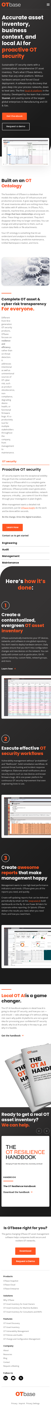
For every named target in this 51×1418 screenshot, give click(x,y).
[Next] (47, 1131)
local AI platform (33, 90)
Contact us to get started (15, 535)
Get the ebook (14, 116)
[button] (48, 5)
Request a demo (15, 127)
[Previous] (39, 1131)
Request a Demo (25, 1261)
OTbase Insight (28, 507)
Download (25, 1251)
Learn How (12, 527)
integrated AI (34, 900)
